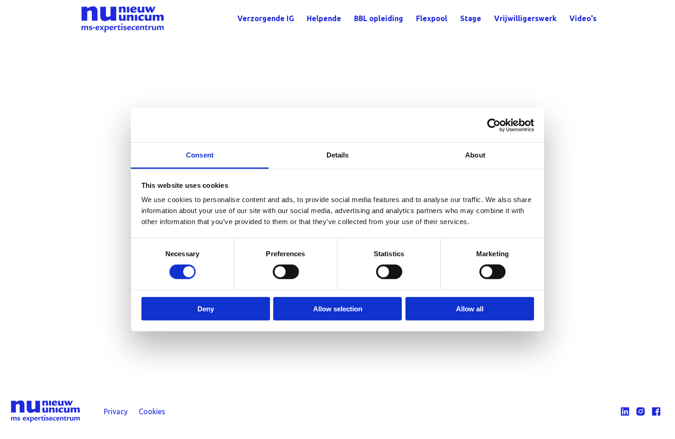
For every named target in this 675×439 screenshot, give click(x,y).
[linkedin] (625, 411)
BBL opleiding (378, 18)
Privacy (116, 411)
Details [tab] (337, 155)
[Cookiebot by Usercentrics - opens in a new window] (494, 125)
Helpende (324, 18)
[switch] (286, 272)
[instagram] (640, 411)
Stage (470, 18)
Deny (205, 309)
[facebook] (656, 411)
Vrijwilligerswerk (525, 18)
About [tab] (475, 155)
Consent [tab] (200, 155)
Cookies (152, 411)
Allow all (470, 309)
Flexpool (431, 18)
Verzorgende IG (265, 18)
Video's (582, 18)
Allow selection (337, 309)
